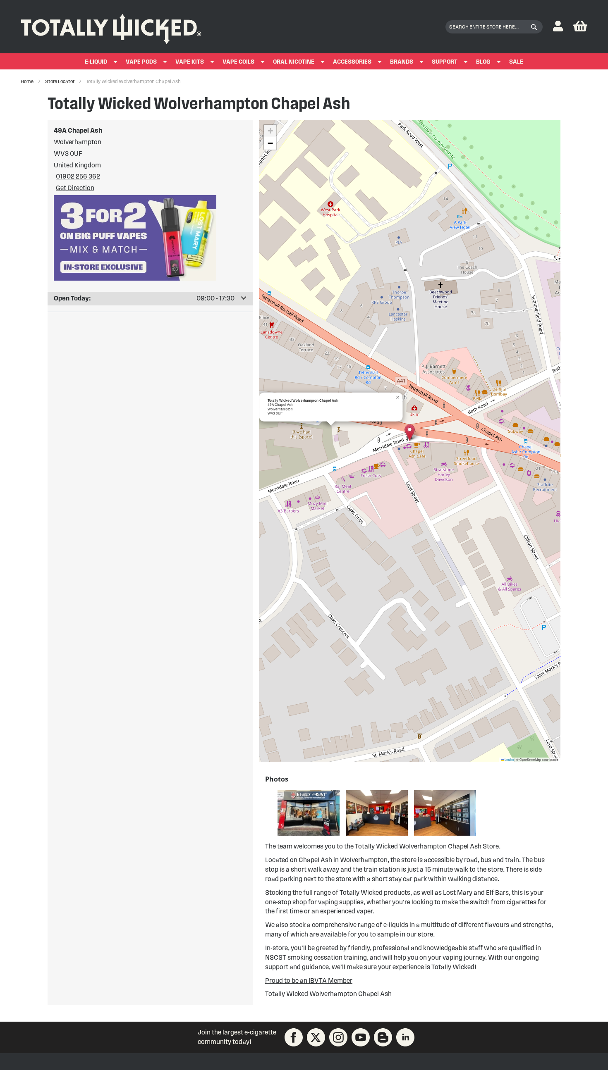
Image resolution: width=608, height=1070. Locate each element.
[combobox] (494, 26)
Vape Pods (141, 62)
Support (444, 62)
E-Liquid (96, 62)
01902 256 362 (78, 176)
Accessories (352, 62)
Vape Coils (238, 62)
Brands (401, 62)
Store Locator (60, 81)
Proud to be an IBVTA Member (308, 980)
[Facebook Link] (294, 1037)
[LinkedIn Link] (405, 1037)
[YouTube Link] (361, 1037)
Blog (483, 62)
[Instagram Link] (338, 1037)
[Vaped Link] (383, 1037)
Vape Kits (189, 62)
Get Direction (75, 187)
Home (27, 81)
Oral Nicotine (293, 62)
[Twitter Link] (316, 1037)
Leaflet (509, 759)
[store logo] (111, 27)
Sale (516, 62)
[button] (558, 26)
